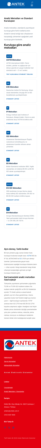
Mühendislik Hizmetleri (11, 365)
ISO (20, 258)
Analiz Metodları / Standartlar (14, 391)
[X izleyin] (9, 427)
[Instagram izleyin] (13, 427)
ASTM (29, 256)
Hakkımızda (8, 357)
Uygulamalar (8, 387)
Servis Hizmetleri (10, 361)
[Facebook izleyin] (5, 427)
